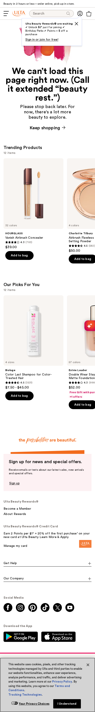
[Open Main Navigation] (6, 13)
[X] (76, 23)
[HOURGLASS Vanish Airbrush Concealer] (33, 203)
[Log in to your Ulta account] (80, 13)
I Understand (67, 703)
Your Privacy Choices (34, 703)
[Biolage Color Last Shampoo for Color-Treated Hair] (33, 342)
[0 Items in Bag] (88, 14)
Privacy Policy (62, 681)
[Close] (88, 665)
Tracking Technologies (25, 694)
